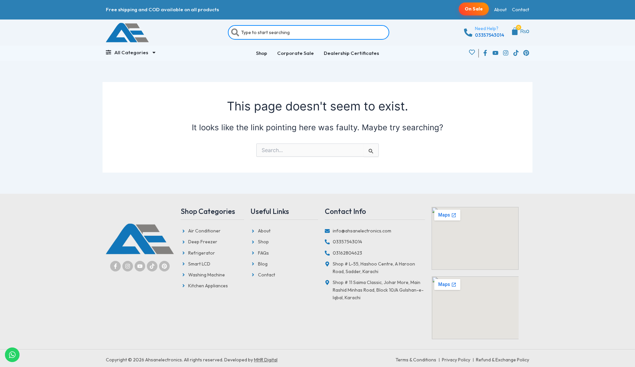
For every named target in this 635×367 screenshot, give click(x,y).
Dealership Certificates (351, 53)
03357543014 (489, 35)
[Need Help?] (468, 32)
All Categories (131, 52)
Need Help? (486, 28)
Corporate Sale (295, 53)
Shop (261, 53)
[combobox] (308, 32)
